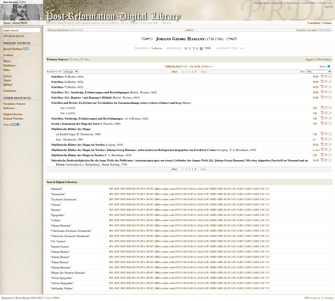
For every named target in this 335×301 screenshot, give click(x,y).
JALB (200, 188)
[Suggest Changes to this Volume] (330, 76)
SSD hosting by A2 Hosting (318, 297)
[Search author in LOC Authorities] (197, 48)
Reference (9, 108)
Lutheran (157, 48)
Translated (199, 66)
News (6, 125)
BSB (316, 76)
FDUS (178, 188)
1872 (71, 108)
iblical (7, 85)
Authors (8, 55)
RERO (214, 188)
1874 (71, 113)
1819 (119, 145)
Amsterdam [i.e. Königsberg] (83, 164)
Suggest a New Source (319, 59)
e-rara (316, 150)
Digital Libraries (13, 114)
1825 (79, 87)
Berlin (72, 76)
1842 (153, 92)
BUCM (135, 188)
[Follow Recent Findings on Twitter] (27, 49)
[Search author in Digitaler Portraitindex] (201, 48)
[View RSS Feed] (24, 49)
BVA (143, 188)
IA (314, 139)
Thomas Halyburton (58, 30)
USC (262, 188)
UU (268, 188)
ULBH (247, 188)
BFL (111, 188)
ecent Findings (12, 49)
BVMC (150, 188)
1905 (97, 134)
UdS (233, 188)
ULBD (239, 188)
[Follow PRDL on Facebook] (18, 125)
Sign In (329, 6)
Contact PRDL (52, 297)
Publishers (9, 65)
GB (315, 108)
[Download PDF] (322, 76)
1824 (79, 76)
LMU (206, 188)
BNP (123, 188)
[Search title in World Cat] (326, 76)
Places (6, 61)
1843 (136, 97)
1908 (117, 124)
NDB (208, 48)
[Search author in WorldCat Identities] (189, 48)
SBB (220, 188)
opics (7, 80)
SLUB (227, 188)
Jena (58, 139)
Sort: (303, 71)
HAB (316, 160)
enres (7, 76)
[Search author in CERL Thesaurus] (193, 48)
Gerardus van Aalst (306, 30)
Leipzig (110, 145)
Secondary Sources (14, 104)
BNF (117, 188)
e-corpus (164, 188)
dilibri (157, 188)
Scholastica (9, 91)
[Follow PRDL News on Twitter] (15, 125)
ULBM (255, 188)
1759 (123, 164)
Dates (6, 70)
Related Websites (13, 118)
